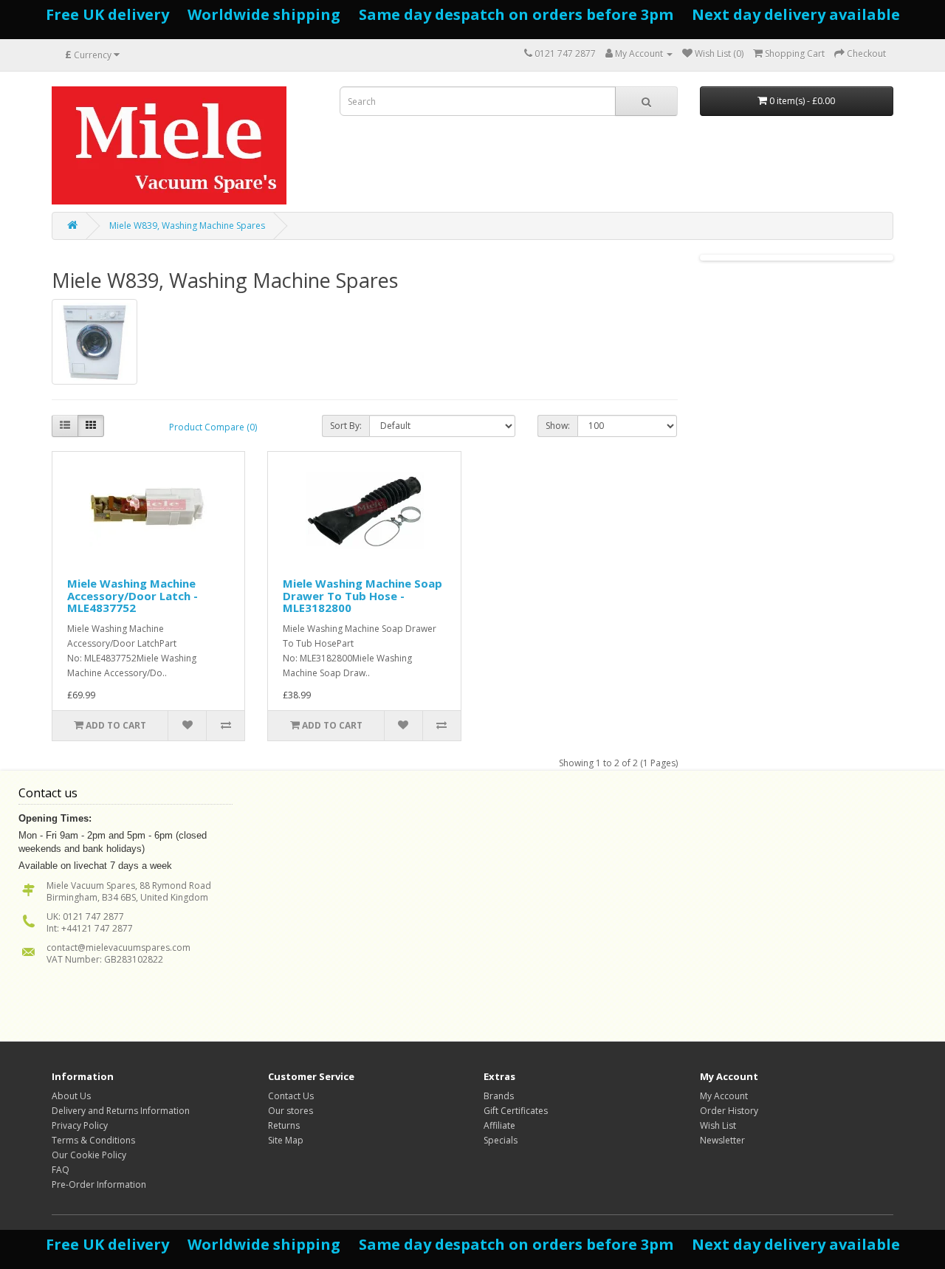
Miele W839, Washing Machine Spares (187, 225)
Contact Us (291, 1096)
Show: (558, 425)
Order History (729, 1110)
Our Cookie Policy (89, 1155)
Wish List (718, 1125)
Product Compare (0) (213, 427)
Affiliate (499, 1125)
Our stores (290, 1110)
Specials (501, 1140)
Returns (284, 1125)
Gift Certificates (516, 1110)
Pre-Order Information (99, 1184)
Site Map (285, 1140)
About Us (71, 1096)
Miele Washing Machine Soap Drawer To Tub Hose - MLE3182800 (362, 595)
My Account (724, 1096)
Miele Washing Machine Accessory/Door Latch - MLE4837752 (132, 595)
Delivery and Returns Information (121, 1110)
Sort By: (346, 425)
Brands (499, 1096)
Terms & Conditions (93, 1140)
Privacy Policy (80, 1125)
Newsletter (722, 1140)
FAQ (60, 1169)
